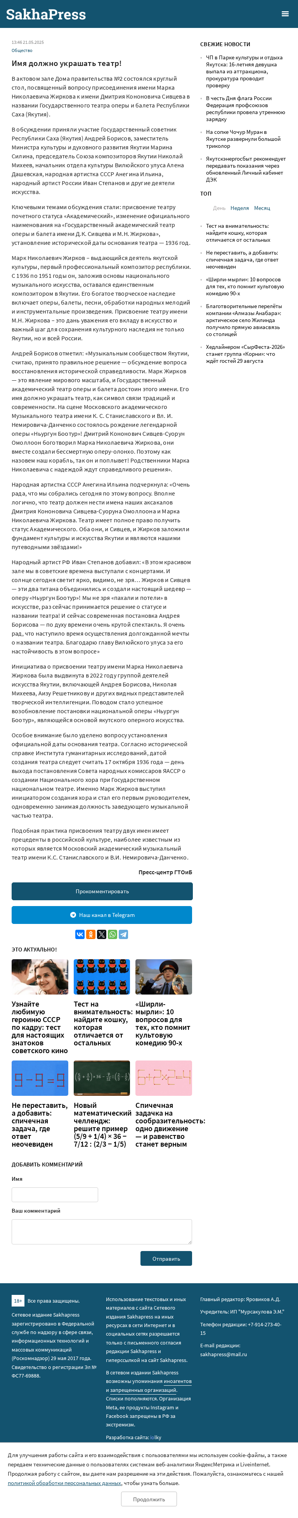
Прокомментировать (102, 891)
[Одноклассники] (90, 934)
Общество (22, 50)
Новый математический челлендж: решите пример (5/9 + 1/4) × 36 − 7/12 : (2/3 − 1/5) (103, 1124)
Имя (17, 1178)
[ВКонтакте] (80, 934)
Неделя (239, 207)
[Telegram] (123, 934)
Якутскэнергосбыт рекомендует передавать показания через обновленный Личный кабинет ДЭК (246, 169)
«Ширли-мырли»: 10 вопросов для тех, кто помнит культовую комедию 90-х (163, 1023)
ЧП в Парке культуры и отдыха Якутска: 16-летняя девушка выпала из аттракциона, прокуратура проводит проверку (244, 71)
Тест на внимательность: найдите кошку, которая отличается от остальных (103, 1023)
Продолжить (149, 1499)
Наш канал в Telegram (107, 914)
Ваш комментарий (36, 1210)
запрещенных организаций (143, 1389)
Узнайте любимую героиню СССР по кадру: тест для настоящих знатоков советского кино (40, 1027)
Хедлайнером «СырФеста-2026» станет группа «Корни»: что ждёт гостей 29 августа (245, 353)
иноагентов (178, 1381)
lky (155, 1437)
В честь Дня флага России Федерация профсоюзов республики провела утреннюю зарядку (245, 108)
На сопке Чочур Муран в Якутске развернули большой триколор (243, 138)
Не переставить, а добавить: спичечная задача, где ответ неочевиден (40, 1124)
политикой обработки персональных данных (64, 1483)
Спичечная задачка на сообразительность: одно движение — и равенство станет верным (170, 1124)
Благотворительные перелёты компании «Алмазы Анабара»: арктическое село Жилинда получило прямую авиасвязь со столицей (244, 320)
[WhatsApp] (112, 934)
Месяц (262, 207)
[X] (101, 934)
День (219, 207)
